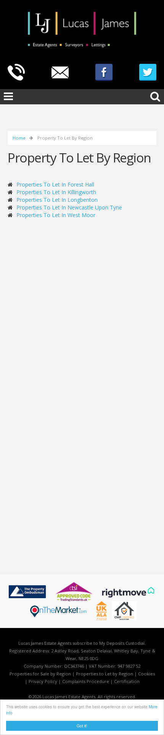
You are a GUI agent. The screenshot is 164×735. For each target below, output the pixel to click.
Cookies (146, 674)
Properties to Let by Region (104, 674)
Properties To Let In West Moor (55, 215)
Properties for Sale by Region (40, 674)
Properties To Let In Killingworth (56, 192)
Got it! (82, 726)
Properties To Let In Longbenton (57, 199)
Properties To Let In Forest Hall (55, 184)
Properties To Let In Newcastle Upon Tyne (69, 207)
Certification (127, 681)
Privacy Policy (43, 681)
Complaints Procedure (85, 681)
